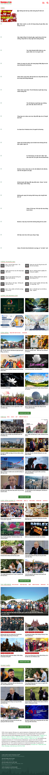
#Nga (8, 416)
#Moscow (43, 584)
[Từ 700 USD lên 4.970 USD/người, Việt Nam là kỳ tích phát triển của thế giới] (36, 482)
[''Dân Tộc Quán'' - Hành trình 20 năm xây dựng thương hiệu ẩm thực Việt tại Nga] (36, 322)
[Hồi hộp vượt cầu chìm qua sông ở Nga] (9, 235)
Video (3, 8)
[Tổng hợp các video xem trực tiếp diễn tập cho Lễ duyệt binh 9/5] (9, 116)
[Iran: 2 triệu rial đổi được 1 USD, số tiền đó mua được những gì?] (36, 426)
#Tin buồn (24, 332)
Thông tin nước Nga (8, 261)
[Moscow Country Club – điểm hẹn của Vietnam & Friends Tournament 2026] (36, 342)
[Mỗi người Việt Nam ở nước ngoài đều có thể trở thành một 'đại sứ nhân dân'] (12, 398)
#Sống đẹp (38, 500)
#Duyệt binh (7, 632)
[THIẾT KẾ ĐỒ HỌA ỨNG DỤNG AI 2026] (12, 305)
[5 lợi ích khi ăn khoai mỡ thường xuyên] (12, 547)
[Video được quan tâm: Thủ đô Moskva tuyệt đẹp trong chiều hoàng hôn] (9, 91)
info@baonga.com (8, 764)
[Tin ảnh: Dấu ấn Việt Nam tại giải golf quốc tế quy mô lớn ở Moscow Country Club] (12, 342)
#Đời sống (8, 653)
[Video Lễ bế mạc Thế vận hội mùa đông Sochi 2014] (13, 208)
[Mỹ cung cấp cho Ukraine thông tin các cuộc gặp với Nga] (36, 444)
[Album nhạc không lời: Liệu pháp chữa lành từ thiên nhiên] (36, 305)
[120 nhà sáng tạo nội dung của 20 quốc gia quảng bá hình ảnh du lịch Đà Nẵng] (36, 566)
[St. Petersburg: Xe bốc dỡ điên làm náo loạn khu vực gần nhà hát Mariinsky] (13, 156)
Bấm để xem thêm (24, 413)
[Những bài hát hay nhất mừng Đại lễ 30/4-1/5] (9, 15)
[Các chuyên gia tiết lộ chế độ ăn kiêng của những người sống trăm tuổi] (12, 528)
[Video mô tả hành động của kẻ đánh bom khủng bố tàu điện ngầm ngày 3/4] (9, 144)
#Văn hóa (27, 653)
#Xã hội (2, 653)
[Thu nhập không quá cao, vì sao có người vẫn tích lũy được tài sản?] (12, 566)
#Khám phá (13, 632)
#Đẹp (30, 584)
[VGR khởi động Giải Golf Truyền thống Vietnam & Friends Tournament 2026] (36, 379)
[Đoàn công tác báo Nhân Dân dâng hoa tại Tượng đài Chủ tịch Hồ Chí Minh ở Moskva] (36, 398)
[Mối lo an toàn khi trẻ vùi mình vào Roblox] (36, 528)
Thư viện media (6, 584)
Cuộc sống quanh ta (8, 500)
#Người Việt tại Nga (34, 653)
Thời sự (3, 417)
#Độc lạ (26, 500)
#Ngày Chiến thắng (39, 632)
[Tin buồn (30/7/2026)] (12, 379)
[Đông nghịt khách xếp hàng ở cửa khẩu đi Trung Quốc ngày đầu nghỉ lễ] (12, 510)
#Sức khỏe (32, 500)
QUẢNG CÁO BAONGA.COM (9, 295)
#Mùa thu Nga (35, 584)
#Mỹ (16, 416)
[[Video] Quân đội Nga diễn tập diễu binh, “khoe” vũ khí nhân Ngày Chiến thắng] (9, 183)
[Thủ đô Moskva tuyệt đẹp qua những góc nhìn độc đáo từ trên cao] (13, 103)
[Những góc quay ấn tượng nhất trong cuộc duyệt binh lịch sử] (9, 196)
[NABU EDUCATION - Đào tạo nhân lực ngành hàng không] (12, 321)
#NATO (12, 416)
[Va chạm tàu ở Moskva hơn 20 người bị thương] (9, 130)
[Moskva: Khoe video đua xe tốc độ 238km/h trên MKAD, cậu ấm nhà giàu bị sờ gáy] (9, 170)
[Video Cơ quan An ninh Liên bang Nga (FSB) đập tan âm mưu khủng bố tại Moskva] (9, 65)
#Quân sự (45, 500)
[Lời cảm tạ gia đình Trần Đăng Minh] (36, 361)
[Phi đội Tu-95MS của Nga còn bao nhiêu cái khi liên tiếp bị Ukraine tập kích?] (12, 444)
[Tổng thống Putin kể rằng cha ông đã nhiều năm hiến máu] (36, 547)
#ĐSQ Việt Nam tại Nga (15, 332)
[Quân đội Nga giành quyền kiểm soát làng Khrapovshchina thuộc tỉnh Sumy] (36, 463)
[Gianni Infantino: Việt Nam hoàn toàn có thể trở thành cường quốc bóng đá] (36, 693)
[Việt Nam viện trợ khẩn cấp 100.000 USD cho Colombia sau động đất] (12, 426)
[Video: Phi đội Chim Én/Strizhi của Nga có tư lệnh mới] (9, 248)
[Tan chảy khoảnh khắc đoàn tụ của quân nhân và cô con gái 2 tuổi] (13, 51)
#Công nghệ (19, 500)
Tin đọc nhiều (5, 665)
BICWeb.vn (18, 768)
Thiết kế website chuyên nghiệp (9, 767)
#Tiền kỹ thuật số (23, 416)
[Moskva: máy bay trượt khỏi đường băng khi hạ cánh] (9, 222)
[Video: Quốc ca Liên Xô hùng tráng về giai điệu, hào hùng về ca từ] (9, 25)
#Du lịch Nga (15, 584)
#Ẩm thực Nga (23, 584)
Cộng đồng (5, 332)
